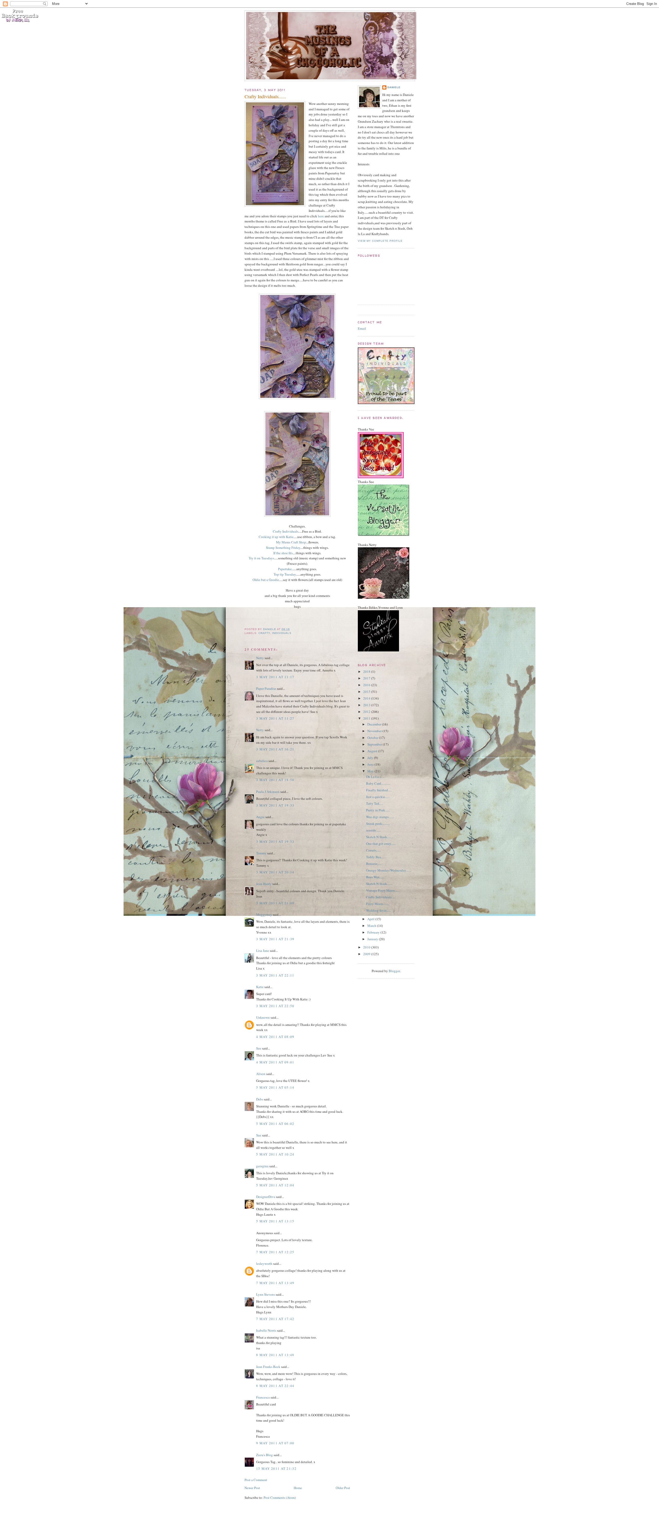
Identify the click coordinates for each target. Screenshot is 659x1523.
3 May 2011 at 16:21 (275, 749)
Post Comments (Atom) (280, 1497)
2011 (367, 718)
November (375, 731)
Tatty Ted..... (374, 803)
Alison (260, 1073)
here (321, 216)
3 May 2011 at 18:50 (275, 779)
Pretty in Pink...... (378, 810)
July (370, 757)
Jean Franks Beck (268, 1366)
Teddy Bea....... (376, 857)
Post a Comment (256, 1479)
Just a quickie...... (378, 796)
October (373, 737)
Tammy (261, 853)
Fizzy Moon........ (377, 903)
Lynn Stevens (265, 1294)
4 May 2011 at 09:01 (275, 1062)
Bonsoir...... (373, 863)
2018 (367, 671)
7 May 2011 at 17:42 (275, 1318)
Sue (258, 1048)
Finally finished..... (379, 790)
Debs (259, 1099)
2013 (367, 705)
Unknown (263, 1017)
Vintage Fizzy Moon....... (383, 890)
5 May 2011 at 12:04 (275, 1185)
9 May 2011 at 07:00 (275, 1443)
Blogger (394, 971)
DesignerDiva (265, 1196)
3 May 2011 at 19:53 (275, 841)
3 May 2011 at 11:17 (275, 677)
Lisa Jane (262, 950)
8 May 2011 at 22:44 (275, 1385)
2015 (367, 691)
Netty (260, 658)
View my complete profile (380, 240)
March (372, 925)
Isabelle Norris (266, 1330)
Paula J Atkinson (268, 791)
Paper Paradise (266, 688)
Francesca (263, 1397)
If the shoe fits (283, 553)
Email (362, 328)
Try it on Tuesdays (261, 558)
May (371, 771)
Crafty (264, 633)
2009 (367, 954)
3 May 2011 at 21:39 (275, 939)
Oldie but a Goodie (266, 579)
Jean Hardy (264, 883)
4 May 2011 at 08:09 (275, 1036)
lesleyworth (264, 1263)
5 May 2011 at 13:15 (275, 1221)
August (372, 751)
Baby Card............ (378, 783)
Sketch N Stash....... (379, 883)
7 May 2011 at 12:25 (275, 1252)
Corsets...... (373, 850)
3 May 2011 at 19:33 (275, 805)
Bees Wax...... (375, 877)
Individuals (281, 633)
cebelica (262, 760)
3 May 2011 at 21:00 (275, 903)
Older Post (343, 1487)
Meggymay (264, 914)
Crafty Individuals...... (381, 897)
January (373, 939)
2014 (367, 698)
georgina (262, 1166)
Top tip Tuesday (285, 574)
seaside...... (373, 830)
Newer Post (252, 1487)
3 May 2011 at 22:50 (275, 1006)
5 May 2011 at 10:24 (275, 1154)
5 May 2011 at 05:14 (275, 1087)
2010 (367, 947)
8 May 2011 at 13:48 (275, 1354)
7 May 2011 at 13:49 (275, 1282)
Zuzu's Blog (264, 1455)
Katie (260, 986)
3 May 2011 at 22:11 (275, 975)
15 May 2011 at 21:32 (276, 1468)
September (375, 744)
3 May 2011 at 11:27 (275, 718)
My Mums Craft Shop (291, 542)
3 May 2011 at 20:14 (275, 872)
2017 (367, 678)
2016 (367, 685)
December (374, 724)
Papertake (285, 569)
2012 (367, 711)
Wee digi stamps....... (380, 816)
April (371, 919)
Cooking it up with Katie (276, 536)
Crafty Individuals (285, 531)
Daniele (394, 87)
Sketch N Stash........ (379, 837)
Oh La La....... (375, 776)
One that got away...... (381, 843)
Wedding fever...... (378, 910)
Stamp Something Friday (283, 547)
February (373, 932)
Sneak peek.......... (378, 823)
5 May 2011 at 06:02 (275, 1123)
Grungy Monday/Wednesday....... (388, 870)
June (371, 764)
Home (298, 1487)
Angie (260, 816)
